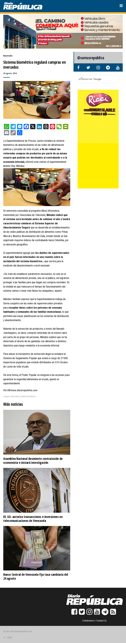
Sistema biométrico (28, 396)
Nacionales (7, 55)
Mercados (15, 396)
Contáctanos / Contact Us (94, 620)
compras (6, 396)
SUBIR (9, 637)
